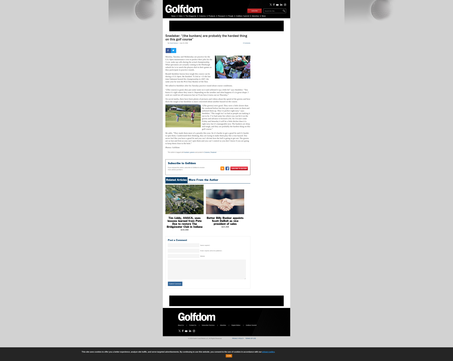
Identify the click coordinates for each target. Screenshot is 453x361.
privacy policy (268, 352)
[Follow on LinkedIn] (281, 5)
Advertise (255, 16)
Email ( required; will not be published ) (211, 250)
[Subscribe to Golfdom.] (239, 168)
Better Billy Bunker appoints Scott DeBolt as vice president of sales (225, 220)
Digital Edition (235, 325)
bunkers (186, 152)
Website (202, 256)
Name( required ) (205, 245)
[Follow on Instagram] (284, 5)
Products (211, 16)
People (230, 16)
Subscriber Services (208, 325)
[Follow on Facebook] (273, 5)
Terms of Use (250, 338)
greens (192, 152)
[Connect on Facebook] (227, 168)
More (264, 16)
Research (222, 16)
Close (229, 356)
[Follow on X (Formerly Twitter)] (270, 5)
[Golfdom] (197, 322)
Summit (242, 16)
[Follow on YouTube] (277, 5)
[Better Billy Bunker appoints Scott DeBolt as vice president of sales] (225, 199)
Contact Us (192, 325)
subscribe (254, 11)
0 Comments (246, 43)
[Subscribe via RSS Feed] (222, 168)
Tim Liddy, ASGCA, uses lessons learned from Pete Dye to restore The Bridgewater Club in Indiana (184, 222)
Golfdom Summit (251, 325)
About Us (181, 325)
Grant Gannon (174, 43)
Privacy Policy (238, 338)
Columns (202, 16)
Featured (213, 152)
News (173, 16)
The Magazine (190, 16)
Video (180, 16)
